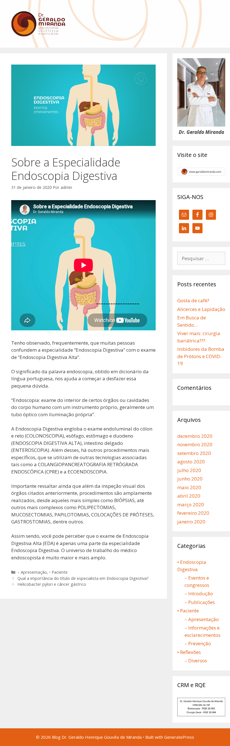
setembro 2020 (194, 453)
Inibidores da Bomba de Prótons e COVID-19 (200, 356)
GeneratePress (179, 737)
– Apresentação (32, 572)
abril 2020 (188, 496)
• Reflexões (189, 652)
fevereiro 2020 (193, 513)
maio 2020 (189, 487)
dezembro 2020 (194, 436)
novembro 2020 (194, 444)
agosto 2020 (191, 461)
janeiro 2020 (191, 521)
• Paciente (58, 572)
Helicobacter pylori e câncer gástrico (51, 584)
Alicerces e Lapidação (201, 309)
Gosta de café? (193, 300)
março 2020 (190, 504)
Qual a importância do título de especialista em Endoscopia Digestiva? (83, 578)
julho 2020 (189, 470)
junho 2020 (190, 478)
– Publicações (200, 602)
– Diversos (196, 660)
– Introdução (199, 593)
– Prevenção (198, 643)
